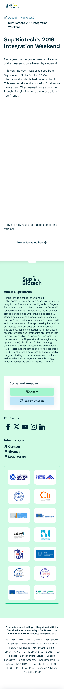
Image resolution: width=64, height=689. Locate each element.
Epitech (13, 655)
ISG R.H (43, 643)
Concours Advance (46, 668)
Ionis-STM (21, 663)
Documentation (34, 400)
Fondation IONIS (32, 672)
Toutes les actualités (30, 242)
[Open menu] (54, 6)
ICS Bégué (24, 647)
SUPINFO (43, 663)
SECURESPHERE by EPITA (20, 668)
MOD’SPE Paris (46, 647)
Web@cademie (47, 659)
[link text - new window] (8, 426)
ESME (49, 651)
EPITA (8, 651)
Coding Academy (27, 659)
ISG (8, 639)
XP (34, 647)
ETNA (33, 663)
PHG (53, 663)
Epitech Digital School (32, 655)
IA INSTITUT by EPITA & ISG (29, 651)
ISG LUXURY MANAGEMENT (28, 639)
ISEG (52, 643)
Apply (34, 391)
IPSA (57, 651)
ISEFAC (13, 647)
